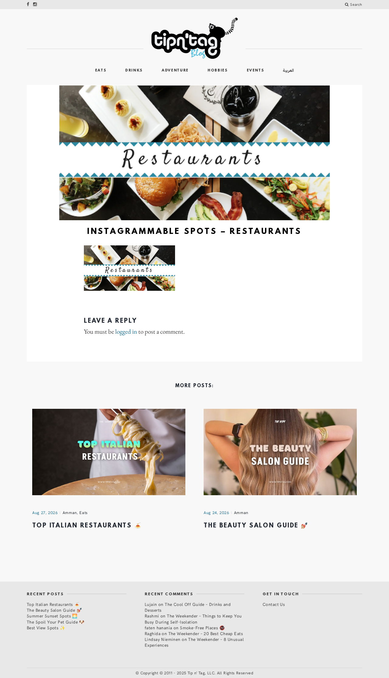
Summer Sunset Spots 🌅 (52, 616)
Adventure (175, 70)
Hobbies (218, 70)
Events (255, 70)
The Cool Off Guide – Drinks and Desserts (188, 607)
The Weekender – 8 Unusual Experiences (194, 642)
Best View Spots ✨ (46, 628)
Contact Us (274, 604)
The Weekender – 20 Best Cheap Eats (205, 633)
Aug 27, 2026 (45, 512)
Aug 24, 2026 (216, 512)
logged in (126, 331)
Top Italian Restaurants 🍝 (87, 526)
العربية (288, 70)
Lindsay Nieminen (163, 639)
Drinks (134, 70)
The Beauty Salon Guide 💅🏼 (256, 526)
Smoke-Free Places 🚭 (202, 628)
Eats (101, 70)
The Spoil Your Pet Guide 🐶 (55, 622)
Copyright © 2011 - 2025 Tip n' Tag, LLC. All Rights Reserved (196, 673)
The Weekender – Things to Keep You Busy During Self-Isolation (193, 618)
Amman (70, 512)
